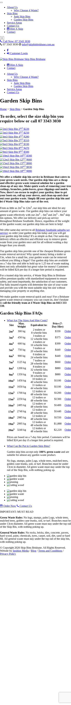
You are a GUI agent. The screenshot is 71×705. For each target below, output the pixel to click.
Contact (11, 31)
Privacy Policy (8, 553)
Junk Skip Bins (22, 16)
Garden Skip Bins (23, 19)
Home (3, 109)
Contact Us (13, 25)
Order (68, 331)
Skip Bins (12, 13)
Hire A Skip (16, 28)
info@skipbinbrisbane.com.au (38, 44)
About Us (12, 7)
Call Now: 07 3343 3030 (16, 41)
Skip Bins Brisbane (34, 59)
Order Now (9, 505)
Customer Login (18, 53)
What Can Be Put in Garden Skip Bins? (28, 446)
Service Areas (14, 22)
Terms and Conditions (50, 550)
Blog (33, 550)
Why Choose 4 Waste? (26, 10)
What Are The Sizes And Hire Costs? (27, 320)
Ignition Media (21, 550)
